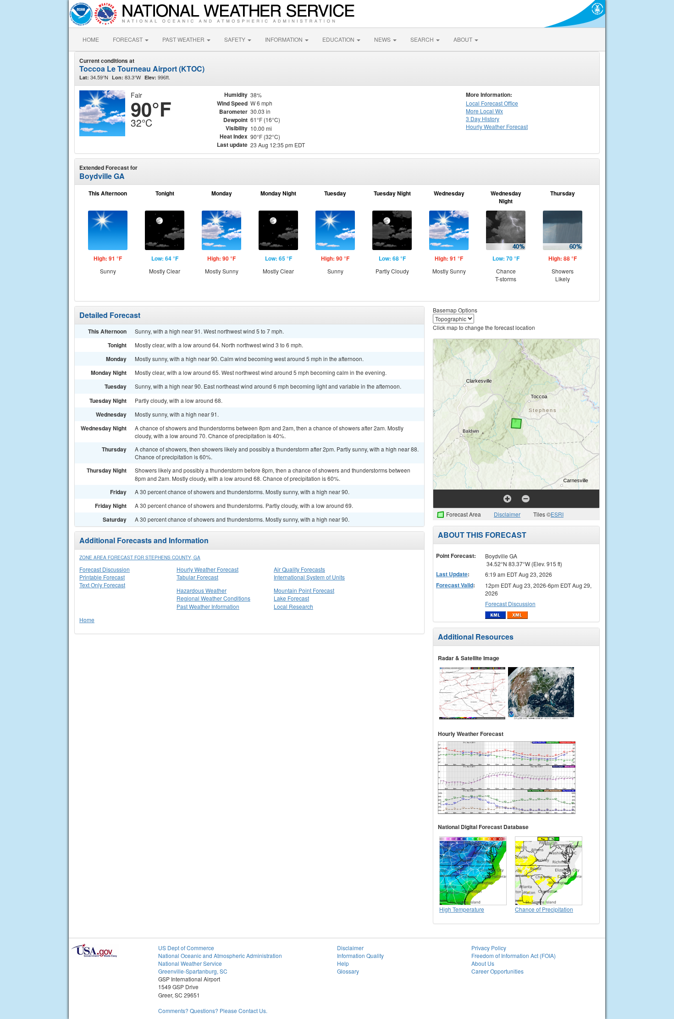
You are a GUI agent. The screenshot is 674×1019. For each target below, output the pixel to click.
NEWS (383, 39)
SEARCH (422, 39)
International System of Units (309, 577)
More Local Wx (484, 111)
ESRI (557, 514)
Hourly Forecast (497, 126)
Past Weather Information (208, 606)
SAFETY (235, 39)
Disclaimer (507, 514)
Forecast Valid (454, 585)
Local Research (293, 606)
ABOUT (463, 39)
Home (86, 620)
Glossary (348, 971)
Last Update (452, 574)
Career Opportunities (497, 971)
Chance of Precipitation (544, 909)
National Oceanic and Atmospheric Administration (220, 955)
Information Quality (360, 955)
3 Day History (482, 119)
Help (343, 963)
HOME (91, 39)
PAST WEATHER (184, 39)
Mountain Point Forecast (304, 590)
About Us (482, 963)
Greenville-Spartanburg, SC (192, 971)
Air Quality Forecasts (299, 569)
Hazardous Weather (202, 590)
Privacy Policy (488, 948)
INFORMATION (284, 39)
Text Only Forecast (102, 585)
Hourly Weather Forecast (207, 569)
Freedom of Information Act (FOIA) (513, 955)
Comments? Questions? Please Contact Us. (212, 1010)
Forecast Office (492, 103)
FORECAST (128, 39)
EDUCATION (339, 39)
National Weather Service (190, 963)
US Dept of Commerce (186, 948)
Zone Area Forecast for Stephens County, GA (139, 557)
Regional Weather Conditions (213, 598)
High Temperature (461, 909)
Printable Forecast (102, 577)
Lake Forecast (291, 598)
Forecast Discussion (104, 569)
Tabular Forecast (197, 577)
